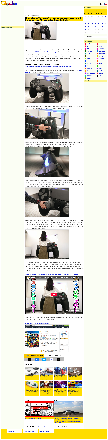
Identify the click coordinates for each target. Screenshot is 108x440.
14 (102, 23)
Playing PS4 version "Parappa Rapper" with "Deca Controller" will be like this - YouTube (51, 274)
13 (98, 23)
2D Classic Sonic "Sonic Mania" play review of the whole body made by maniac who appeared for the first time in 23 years (74, 391)
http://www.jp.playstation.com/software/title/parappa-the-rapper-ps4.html (48, 66)
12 (95, 23)
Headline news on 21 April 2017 (33, 418)
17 (88, 26)
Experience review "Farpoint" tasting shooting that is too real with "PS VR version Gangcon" (46, 377)
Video (39, 426)
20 (98, 26)
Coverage (55, 426)
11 (92, 23)
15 (105, 23)
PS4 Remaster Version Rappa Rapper (46, 52)
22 (105, 26)
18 (92, 26)
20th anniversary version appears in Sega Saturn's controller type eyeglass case (32, 391)
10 (88, 23)
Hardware (44, 426)
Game (49, 426)
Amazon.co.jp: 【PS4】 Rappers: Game (37, 323)
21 (102, 26)
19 (95, 26)
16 (85, 26)
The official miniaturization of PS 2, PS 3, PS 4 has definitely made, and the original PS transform (74, 377)
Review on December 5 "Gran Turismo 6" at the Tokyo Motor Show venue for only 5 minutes (60, 377)
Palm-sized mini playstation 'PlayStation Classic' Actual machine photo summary (31, 377)
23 (85, 29)
